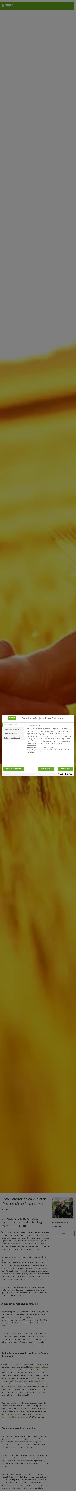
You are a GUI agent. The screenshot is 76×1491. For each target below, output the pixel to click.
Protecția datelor (31, 745)
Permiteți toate (65, 769)
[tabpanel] (49, 740)
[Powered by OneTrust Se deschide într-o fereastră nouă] (65, 774)
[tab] (13, 725)
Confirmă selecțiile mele (13, 769)
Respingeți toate (46, 769)
